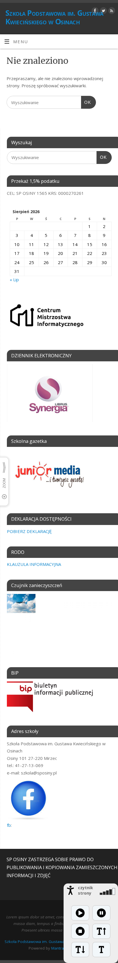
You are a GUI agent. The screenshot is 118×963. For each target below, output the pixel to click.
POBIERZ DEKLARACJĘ (29, 531)
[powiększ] (101, 931)
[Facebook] (94, 11)
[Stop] (80, 931)
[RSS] (111, 11)
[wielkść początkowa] (101, 949)
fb (9, 825)
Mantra (57, 948)
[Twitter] (103, 11)
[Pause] (101, 913)
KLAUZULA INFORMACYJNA (34, 564)
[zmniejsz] (80, 949)
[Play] (80, 913)
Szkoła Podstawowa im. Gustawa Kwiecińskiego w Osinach (54, 17)
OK (86, 102)
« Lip (14, 279)
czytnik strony (85, 890)
